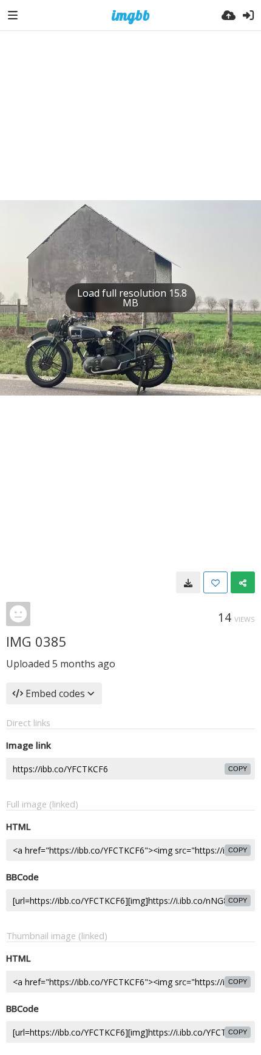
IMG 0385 (36, 641)
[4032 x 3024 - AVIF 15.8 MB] (188, 582)
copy (237, 768)
